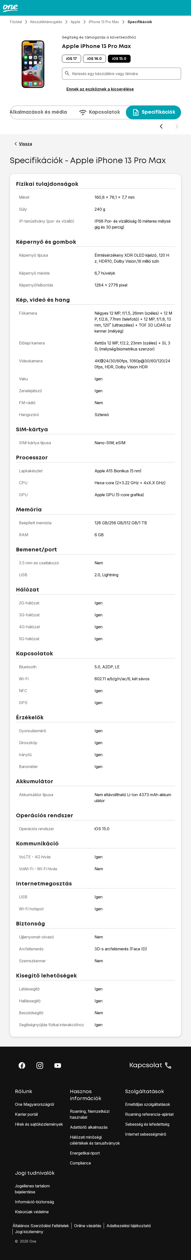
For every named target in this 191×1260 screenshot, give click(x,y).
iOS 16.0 (94, 58)
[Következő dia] (176, 126)
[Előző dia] (161, 126)
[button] (22, 1065)
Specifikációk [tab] (158, 112)
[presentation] (95, 117)
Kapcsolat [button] (145, 1065)
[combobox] (125, 73)
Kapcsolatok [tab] (104, 112)
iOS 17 (71, 58)
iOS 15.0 (119, 58)
